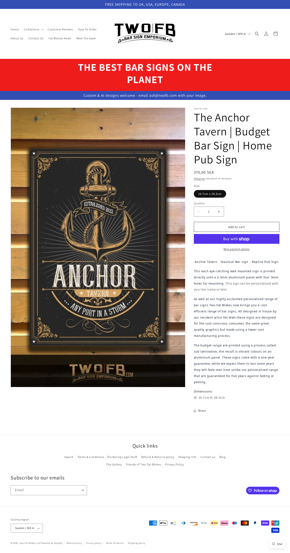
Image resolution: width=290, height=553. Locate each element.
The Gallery (114, 464)
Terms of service (115, 543)
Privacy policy (94, 543)
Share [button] (202, 411)
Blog (222, 457)
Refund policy (74, 543)
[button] (33, 29)
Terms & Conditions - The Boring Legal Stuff (107, 457)
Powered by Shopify (52, 543)
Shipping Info (187, 457)
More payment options (237, 249)
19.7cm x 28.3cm (210, 194)
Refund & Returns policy (157, 457)
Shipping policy (136, 543)
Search (69, 457)
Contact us (207, 457)
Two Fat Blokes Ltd (29, 543)
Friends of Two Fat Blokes (143, 464)
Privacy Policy (174, 464)
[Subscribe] (82, 490)
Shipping (199, 178)
